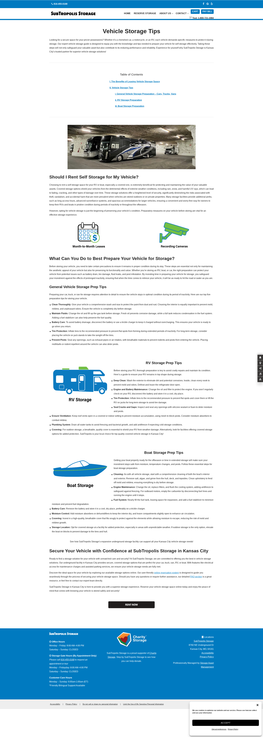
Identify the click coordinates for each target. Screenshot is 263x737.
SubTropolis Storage (204, 641)
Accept (226, 723)
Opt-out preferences (219, 729)
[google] (207, 3)
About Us (165, 13)
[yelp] (212, 3)
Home (127, 13)
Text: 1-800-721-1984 (203, 18)
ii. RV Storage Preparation (128, 100)
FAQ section (196, 577)
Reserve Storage (145, 13)
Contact (181, 13)
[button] (257, 705)
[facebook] (203, 3)
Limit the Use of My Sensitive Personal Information (143, 704)
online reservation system (166, 573)
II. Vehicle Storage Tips (121, 88)
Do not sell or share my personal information (100, 704)
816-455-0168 (67, 660)
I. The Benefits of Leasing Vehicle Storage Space (135, 81)
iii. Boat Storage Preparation (129, 106)
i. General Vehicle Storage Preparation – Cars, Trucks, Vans (145, 94)
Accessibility (207, 653)
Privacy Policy (233, 729)
